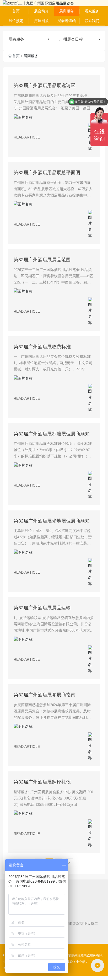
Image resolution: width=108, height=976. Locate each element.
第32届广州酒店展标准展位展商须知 (52, 433)
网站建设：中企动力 (74, 962)
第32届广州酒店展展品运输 (42, 607)
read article (27, 137)
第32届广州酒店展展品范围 (42, 259)
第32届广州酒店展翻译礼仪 (42, 782)
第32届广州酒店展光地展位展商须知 (52, 521)
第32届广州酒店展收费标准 (42, 346)
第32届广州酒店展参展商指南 (44, 694)
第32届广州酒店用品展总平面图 (47, 172)
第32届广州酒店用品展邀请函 (44, 85)
